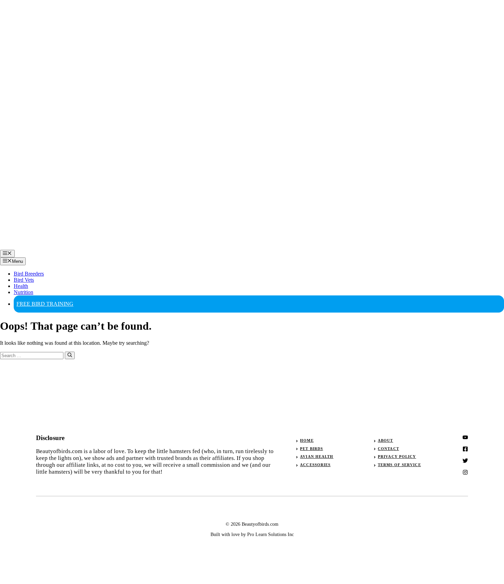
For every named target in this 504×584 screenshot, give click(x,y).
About (385, 440)
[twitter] (465, 449)
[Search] (70, 355)
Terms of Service (399, 465)
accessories (315, 465)
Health (21, 286)
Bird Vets (24, 280)
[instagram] (465, 437)
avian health (316, 456)
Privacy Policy (397, 456)
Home (306, 440)
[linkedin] (465, 472)
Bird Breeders (29, 274)
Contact (388, 449)
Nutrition (23, 292)
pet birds (311, 449)
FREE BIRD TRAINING (44, 304)
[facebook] (465, 460)
